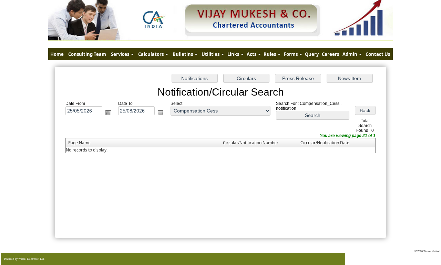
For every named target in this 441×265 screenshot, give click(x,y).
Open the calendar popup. (108, 112)
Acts (252, 54)
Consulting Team (87, 54)
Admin (350, 54)
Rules (270, 54)
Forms (291, 54)
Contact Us (378, 54)
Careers (330, 54)
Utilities (211, 54)
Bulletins (183, 54)
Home (57, 54)
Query (312, 54)
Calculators (151, 54)
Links (233, 54)
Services (120, 54)
